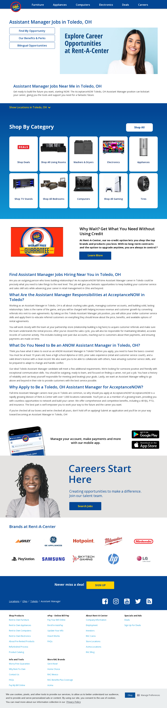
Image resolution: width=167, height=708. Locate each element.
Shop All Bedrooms (53, 198)
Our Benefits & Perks (32, 38)
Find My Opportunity (32, 31)
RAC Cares (91, 636)
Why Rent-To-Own (17, 669)
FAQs (49, 641)
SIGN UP (100, 585)
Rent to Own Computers (20, 630)
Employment (92, 625)
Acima (50, 685)
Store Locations (93, 641)
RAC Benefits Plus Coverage (60, 679)
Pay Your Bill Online (56, 619)
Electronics (113, 162)
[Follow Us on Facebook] (105, 604)
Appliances (143, 162)
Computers (83, 198)
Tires (143, 198)
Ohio (24, 601)
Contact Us (14, 674)
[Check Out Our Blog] (149, 604)
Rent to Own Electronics (20, 636)
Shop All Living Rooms (53, 162)
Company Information (96, 619)
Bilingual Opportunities (32, 45)
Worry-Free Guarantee (19, 663)
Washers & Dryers (83, 162)
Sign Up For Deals (132, 625)
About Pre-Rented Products (21, 641)
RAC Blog (90, 652)
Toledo (34, 601)
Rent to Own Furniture (19, 619)
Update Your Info (55, 630)
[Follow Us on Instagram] (116, 604)
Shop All (139, 127)
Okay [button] (130, 695)
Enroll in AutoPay (55, 625)
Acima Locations (93, 646)
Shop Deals (23, 162)
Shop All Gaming (113, 198)
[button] (148, 695)
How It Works (53, 636)
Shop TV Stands (24, 198)
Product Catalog (16, 652)
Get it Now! (52, 663)
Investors (90, 630)
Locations (14, 601)
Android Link (145, 435)
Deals (127, 619)
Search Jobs (85, 506)
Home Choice (53, 669)
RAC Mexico (52, 674)
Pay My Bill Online (17, 685)
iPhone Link (145, 446)
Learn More (95, 255)
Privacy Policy (73, 701)
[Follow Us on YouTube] (127, 604)
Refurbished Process (18, 646)
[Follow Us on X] (138, 604)
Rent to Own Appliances (20, 625)
